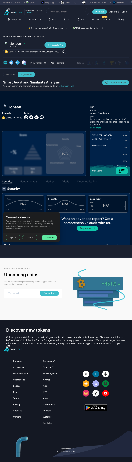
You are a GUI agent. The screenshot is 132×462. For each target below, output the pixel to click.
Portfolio (47, 423)
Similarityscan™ (50, 373)
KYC (45, 392)
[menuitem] (15, 19)
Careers (17, 416)
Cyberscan (39, 36)
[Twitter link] (11, 62)
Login (124, 11)
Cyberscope (19, 379)
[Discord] (96, 384)
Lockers (47, 410)
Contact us (18, 367)
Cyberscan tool (66, 86)
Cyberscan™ (49, 361)
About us (17, 410)
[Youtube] (105, 393)
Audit (45, 386)
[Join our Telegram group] (96, 393)
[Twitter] (86, 374)
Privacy (16, 404)
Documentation (20, 373)
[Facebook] (96, 374)
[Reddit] (86, 384)
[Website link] (5, 62)
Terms (16, 398)
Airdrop (46, 379)
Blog (15, 392)
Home (5, 36)
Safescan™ (48, 367)
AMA (45, 398)
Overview (10, 74)
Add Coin (114, 11)
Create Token (49, 404)
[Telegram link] (17, 62)
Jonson (28, 36)
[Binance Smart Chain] (6, 51)
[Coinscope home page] (12, 11)
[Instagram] (86, 393)
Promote (99, 11)
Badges (80, 63)
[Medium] (105, 384)
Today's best (16, 36)
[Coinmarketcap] (105, 374)
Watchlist (47, 416)
